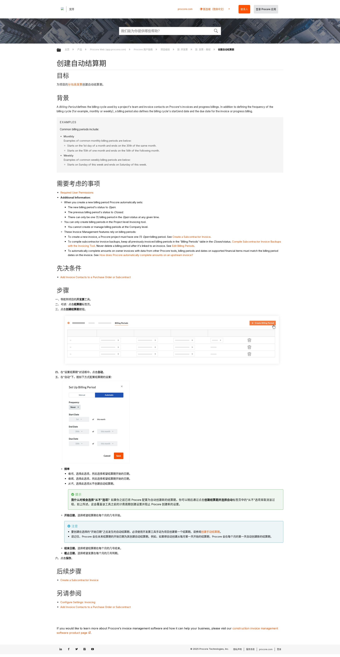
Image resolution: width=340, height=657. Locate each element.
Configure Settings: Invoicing (77, 602)
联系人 (244, 9)
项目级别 (166, 49)
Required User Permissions (77, 192)
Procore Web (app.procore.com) (108, 49)
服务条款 (250, 649)
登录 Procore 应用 (266, 9)
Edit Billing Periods (183, 246)
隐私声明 (237, 649)
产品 (80, 49)
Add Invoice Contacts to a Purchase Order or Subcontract (95, 277)
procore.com (185, 9)
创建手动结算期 (210, 531)
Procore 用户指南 (143, 49)
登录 (279, 649)
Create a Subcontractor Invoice (191, 236)
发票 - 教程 (204, 49)
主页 (67, 49)
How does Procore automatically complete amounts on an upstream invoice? (146, 255)
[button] (216, 30)
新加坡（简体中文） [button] (213, 9)
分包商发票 (75, 84)
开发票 (184, 49)
